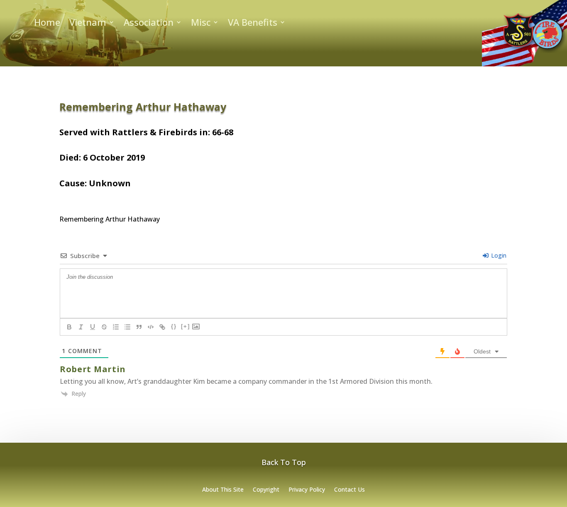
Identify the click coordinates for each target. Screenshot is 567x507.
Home (47, 23)
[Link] (162, 327)
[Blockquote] (139, 327)
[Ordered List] (116, 327)
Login (497, 255)
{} (174, 326)
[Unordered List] (127, 327)
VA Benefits (252, 23)
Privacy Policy (306, 490)
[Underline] (92, 327)
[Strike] (104, 327)
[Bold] (69, 327)
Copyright (266, 490)
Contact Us (349, 490)
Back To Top (284, 462)
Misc (200, 23)
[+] (185, 326)
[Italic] (81, 327)
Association (149, 23)
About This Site (223, 490)
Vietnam (87, 23)
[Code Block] (150, 327)
